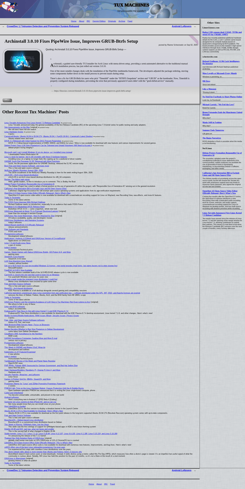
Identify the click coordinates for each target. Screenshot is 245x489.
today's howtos (10, 247)
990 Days (206, 81)
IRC (88, 21)
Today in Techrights (12, 198)
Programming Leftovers (14, 234)
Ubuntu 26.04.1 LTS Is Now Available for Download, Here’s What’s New (33, 411)
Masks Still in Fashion (212, 122)
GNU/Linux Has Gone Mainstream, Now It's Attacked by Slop (29, 216)
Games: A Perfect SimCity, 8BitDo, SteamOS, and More (27, 379)
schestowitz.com (209, 57)
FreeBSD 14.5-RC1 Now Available (18, 270)
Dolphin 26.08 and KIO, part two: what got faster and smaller (29, 429)
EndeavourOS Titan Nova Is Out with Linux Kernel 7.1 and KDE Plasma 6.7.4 (36, 311)
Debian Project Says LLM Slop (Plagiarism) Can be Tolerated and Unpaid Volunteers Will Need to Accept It (48, 145)
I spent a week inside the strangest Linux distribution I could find (30, 279)
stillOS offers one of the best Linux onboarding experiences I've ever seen (34, 447)
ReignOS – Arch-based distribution (18, 288)
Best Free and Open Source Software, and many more (26, 166)
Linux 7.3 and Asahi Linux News (17, 243)
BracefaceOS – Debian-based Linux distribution (23, 420)
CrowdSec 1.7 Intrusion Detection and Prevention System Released (43, 26)
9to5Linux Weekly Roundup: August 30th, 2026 (23, 170)
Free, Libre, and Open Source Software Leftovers (24, 320)
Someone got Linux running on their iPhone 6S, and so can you (30, 402)
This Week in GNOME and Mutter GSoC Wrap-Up (24, 347)
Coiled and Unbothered (13, 393)
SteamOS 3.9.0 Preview (14, 257)
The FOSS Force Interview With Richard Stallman (24, 202)
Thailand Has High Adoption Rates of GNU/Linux (24, 438)
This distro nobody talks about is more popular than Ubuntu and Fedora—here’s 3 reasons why (43, 452)
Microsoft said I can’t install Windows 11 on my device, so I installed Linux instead (38, 152)
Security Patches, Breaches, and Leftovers (22, 375)
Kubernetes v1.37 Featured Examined (19, 352)
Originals (112, 21)
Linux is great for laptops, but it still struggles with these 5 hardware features (35, 157)
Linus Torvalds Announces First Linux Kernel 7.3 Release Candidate (32, 123)
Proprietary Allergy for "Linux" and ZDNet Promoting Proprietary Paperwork (35, 384)
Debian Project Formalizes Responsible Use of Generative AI (29, 184)
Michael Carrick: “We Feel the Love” (218, 105)
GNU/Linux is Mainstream (15, 458)
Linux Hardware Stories (13, 132)
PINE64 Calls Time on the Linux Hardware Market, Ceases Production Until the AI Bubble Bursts (44, 388)
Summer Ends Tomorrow (213, 130)
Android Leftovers (181, 26)
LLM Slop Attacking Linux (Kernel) (18, 261)
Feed (130, 21)
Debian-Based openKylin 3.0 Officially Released (24, 225)
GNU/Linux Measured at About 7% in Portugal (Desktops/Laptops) (31, 211)
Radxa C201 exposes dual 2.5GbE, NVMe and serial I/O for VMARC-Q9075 (222, 33)
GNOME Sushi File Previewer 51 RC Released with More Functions (32, 161)
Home (73, 21)
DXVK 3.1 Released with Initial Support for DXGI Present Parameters (32, 141)
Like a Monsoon (209, 89)
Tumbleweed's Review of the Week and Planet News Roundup (29, 361)
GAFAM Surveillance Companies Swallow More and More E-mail (30, 338)
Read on (7, 100)
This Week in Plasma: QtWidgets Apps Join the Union (26, 424)
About (81, 21)
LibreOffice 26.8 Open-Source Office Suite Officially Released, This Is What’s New (38, 443)
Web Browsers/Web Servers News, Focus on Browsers (27, 325)
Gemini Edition (99, 21)
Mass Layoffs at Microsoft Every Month (219, 73)
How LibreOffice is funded (15, 406)
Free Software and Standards (16, 229)
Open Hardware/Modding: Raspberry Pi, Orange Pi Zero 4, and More (32, 370)
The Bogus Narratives (211, 138)
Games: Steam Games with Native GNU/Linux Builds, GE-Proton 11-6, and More (37, 252)
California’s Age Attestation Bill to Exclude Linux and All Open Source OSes (220, 174)
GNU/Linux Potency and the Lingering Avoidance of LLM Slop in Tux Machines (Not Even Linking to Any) (47, 302)
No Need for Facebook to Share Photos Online (222, 97)
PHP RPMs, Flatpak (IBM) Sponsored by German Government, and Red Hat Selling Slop (41, 365)
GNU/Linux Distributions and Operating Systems (24, 220)
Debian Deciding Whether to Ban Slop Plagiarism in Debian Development (34, 329)
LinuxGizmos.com (210, 28)
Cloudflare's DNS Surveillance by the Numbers (23, 334)
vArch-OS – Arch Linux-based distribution (21, 175)
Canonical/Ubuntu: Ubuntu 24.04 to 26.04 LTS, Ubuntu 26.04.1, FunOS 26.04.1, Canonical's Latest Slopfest (48, 136)
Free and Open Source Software (17, 284)
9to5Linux (207, 148)
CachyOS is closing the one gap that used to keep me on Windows (31, 275)
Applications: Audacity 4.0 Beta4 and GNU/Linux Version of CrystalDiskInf (34, 238)
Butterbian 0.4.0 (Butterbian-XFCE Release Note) (24, 207)
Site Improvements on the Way (17, 127)
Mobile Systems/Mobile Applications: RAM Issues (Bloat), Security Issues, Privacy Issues (41, 316)
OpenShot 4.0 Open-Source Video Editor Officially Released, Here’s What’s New (219, 192)
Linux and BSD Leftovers (14, 306)
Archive (122, 21)
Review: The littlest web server (17, 179)
